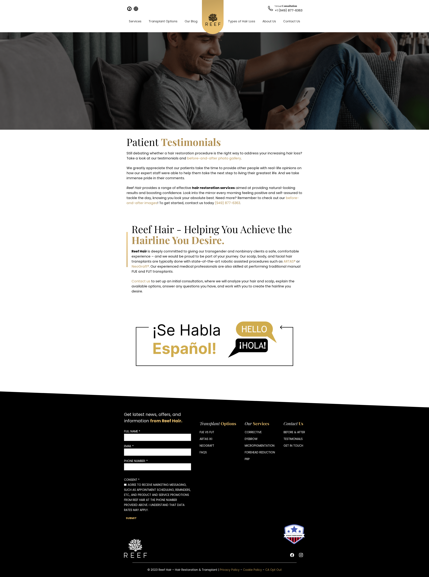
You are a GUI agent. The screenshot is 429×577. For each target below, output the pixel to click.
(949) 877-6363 (227, 203)
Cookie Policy (252, 570)
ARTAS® (289, 261)
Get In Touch (293, 446)
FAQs (203, 452)
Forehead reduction (260, 452)
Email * (129, 446)
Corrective (253, 432)
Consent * (131, 480)
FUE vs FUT (207, 432)
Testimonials (293, 439)
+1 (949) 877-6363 (288, 10)
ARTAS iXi (206, 439)
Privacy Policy (230, 570)
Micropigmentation (259, 446)
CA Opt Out (273, 570)
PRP (247, 459)
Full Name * (132, 431)
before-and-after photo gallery (214, 158)
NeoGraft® (140, 266)
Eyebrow (251, 439)
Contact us (141, 281)
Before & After (294, 432)
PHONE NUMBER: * (136, 461)
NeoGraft (207, 446)
